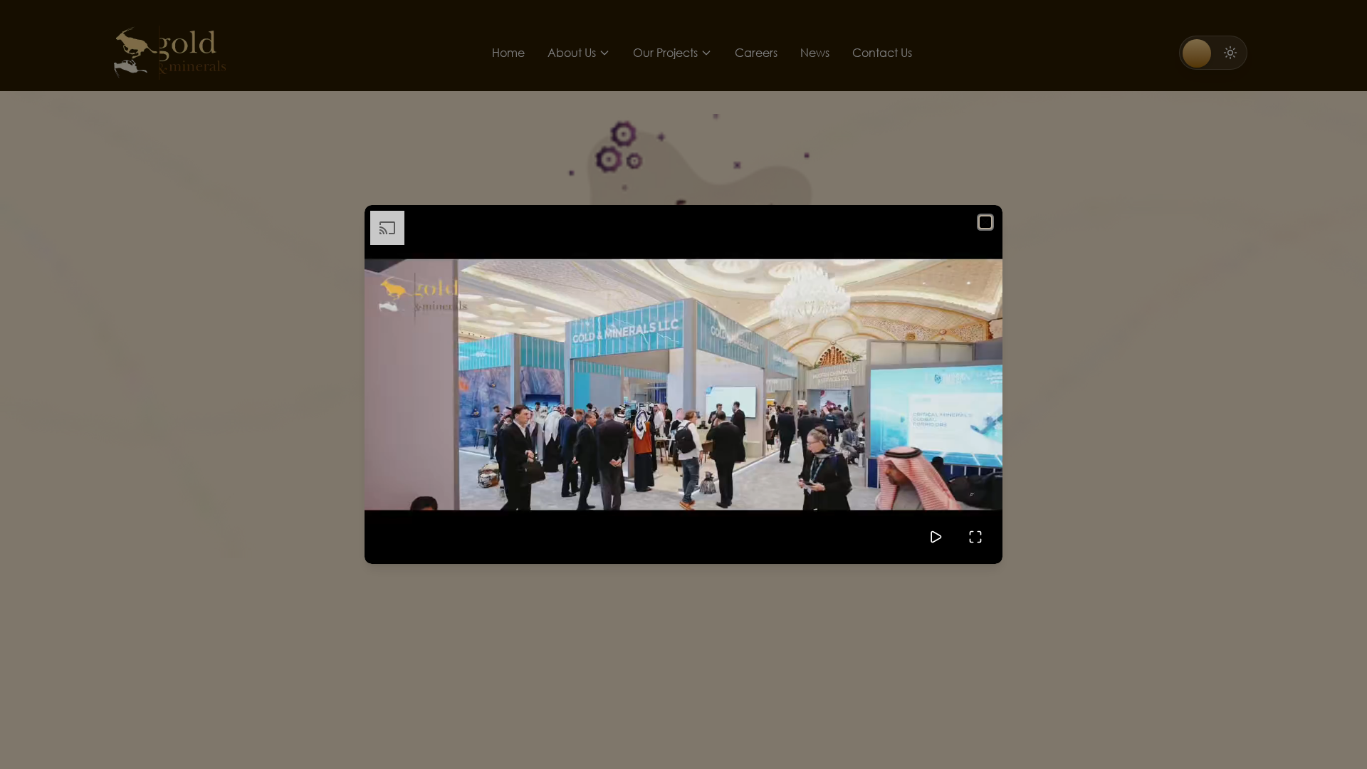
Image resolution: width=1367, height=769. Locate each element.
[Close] (985, 222)
